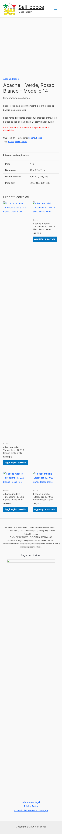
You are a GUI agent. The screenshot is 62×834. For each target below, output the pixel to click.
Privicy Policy (31, 806)
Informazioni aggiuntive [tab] (16, 155)
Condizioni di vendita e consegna (31, 810)
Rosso (17, 141)
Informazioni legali (31, 802)
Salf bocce (31, 7)
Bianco (11, 141)
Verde (24, 141)
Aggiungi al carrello (15, 462)
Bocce (15, 79)
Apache (7, 79)
